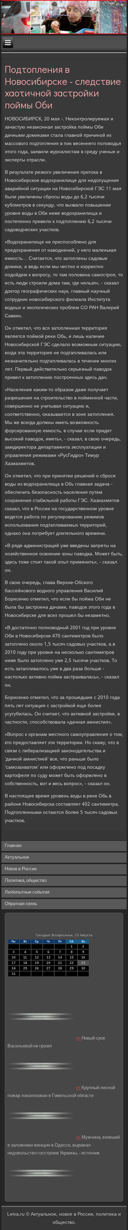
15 (72, 957)
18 (25, 963)
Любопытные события (27, 892)
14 (60, 957)
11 (25, 957)
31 (14, 974)
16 (83, 957)
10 (14, 957)
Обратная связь (21, 904)
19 (37, 963)
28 (60, 968)
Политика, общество (25, 881)
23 (83, 963)
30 (83, 968)
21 (60, 963)
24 (14, 968)
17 (14, 963)
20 (48, 963)
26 (37, 968)
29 (72, 968)
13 (48, 957)
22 (72, 963)
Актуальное (17, 857)
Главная (13, 846)
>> (79, 1038)
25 (25, 968)
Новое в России (21, 869)
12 (37, 957)
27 (48, 968)
